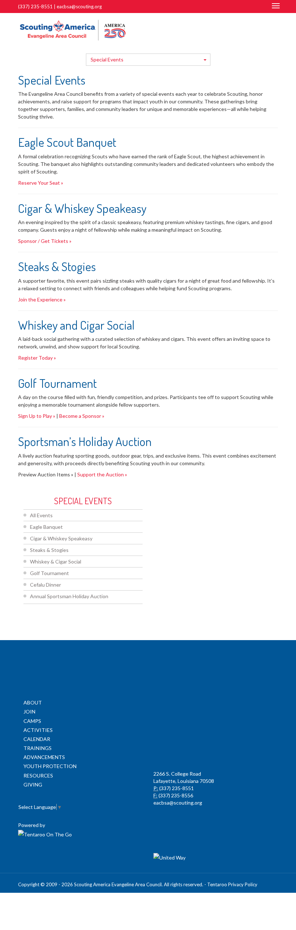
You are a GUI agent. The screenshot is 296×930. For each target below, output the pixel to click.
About (32, 702)
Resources (38, 775)
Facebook (243, 29)
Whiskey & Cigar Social (55, 561)
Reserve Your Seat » (40, 183)
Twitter (252, 29)
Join (29, 711)
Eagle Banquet (46, 527)
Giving (32, 784)
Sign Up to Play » (36, 416)
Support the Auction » (102, 474)
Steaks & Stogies (49, 550)
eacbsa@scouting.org (79, 6)
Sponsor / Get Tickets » (44, 241)
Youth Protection (50, 766)
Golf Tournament (49, 573)
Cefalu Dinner (45, 585)
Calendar (36, 739)
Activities (38, 730)
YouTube (262, 29)
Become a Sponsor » (81, 416)
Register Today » (37, 358)
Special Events (107, 59)
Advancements (44, 757)
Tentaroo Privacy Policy (232, 884)
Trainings (37, 748)
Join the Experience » (42, 299)
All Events (41, 515)
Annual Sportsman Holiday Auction (69, 596)
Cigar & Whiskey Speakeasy (61, 538)
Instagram (274, 29)
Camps (32, 721)
